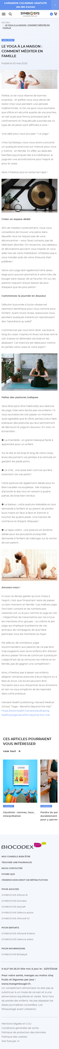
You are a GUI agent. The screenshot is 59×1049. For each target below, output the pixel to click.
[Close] (55, 5)
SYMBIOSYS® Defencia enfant (17, 939)
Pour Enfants (10, 927)
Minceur (46, 806)
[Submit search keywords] (10, 14)
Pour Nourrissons (13, 948)
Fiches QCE (8, 874)
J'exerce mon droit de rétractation (25, 880)
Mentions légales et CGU (16, 1023)
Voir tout (9, 751)
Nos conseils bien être (16, 856)
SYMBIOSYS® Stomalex (14, 901)
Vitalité (9, 806)
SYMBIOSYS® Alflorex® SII (15, 918)
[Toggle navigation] (4, 14)
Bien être (8, 40)
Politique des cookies (14, 1036)
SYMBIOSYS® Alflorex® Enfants (18, 933)
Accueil (6, 22)
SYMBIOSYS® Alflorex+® (15, 895)
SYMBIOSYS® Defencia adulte (17, 912)
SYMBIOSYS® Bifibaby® (14, 954)
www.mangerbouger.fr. (16, 983)
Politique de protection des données (24, 1032)
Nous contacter (12, 868)
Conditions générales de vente (20, 1027)
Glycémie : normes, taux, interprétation (18, 814)
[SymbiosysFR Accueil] (30, 14)
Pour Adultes (10, 889)
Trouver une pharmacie (17, 862)
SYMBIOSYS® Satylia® (13, 906)
